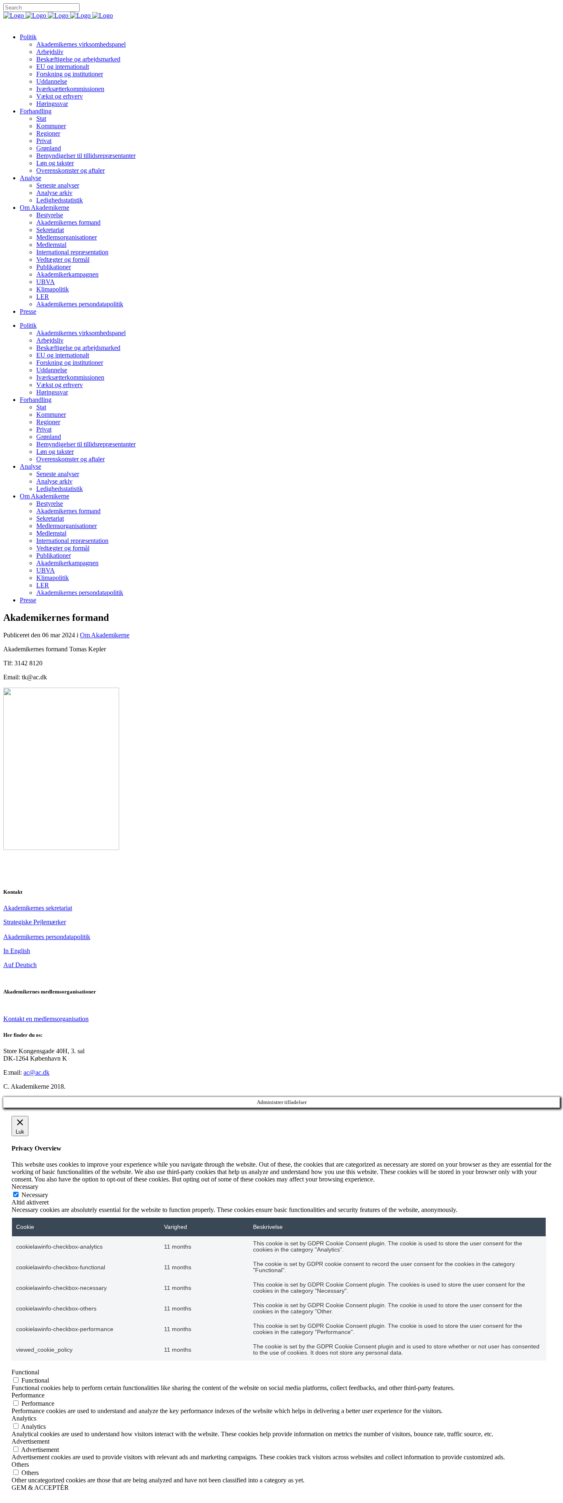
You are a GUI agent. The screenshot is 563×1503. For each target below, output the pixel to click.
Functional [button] (25, 1372)
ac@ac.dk (36, 1072)
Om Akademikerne (104, 635)
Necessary (34, 1194)
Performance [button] (28, 1395)
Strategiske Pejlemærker (34, 921)
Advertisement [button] (30, 1441)
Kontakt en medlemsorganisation (46, 1018)
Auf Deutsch (20, 964)
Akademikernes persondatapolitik (46, 936)
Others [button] (20, 1464)
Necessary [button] (25, 1186)
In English (16, 950)
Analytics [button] (24, 1418)
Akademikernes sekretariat (37, 907)
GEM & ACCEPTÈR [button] (40, 1487)
